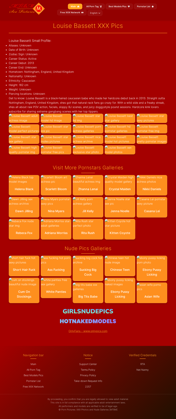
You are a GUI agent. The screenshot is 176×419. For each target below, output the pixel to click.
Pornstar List (144, 6)
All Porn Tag (92, 6)
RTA (142, 364)
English (93, 13)
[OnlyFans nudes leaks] (88, 312)
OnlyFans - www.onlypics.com (88, 331)
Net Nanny (142, 369)
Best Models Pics (118, 6)
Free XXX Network (70, 12)
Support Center (88, 364)
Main (73, 6)
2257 (88, 386)
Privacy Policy (88, 375)
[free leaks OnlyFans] (88, 322)
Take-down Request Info (88, 380)
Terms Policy (88, 369)
